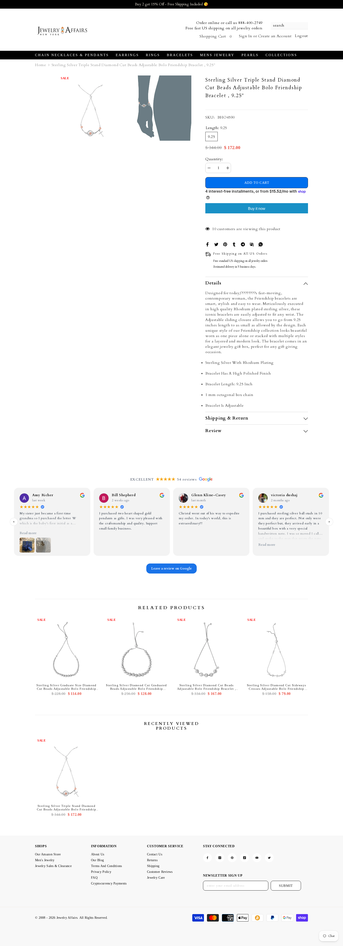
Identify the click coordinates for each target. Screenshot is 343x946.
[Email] (252, 243)
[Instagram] (219, 857)
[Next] (329, 522)
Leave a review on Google (171, 569)
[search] (289, 25)
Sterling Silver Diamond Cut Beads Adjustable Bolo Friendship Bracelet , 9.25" (206, 686)
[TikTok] (244, 857)
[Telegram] (243, 243)
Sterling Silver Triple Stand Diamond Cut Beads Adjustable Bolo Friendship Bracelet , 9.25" (66, 807)
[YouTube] (256, 857)
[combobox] (287, 25)
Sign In (245, 36)
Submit (286, 886)
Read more (28, 533)
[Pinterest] (225, 243)
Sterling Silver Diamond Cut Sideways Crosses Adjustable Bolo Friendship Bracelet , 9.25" (276, 686)
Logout (301, 35)
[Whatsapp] (261, 243)
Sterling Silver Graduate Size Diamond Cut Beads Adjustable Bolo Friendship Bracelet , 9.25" (66, 686)
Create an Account (274, 36)
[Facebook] (207, 243)
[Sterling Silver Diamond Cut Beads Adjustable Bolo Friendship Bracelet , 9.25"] (206, 648)
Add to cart (256, 183)
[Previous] (14, 522)
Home (40, 65)
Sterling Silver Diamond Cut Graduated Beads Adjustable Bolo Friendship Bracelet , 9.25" (136, 686)
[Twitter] (216, 243)
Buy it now (256, 209)
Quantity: (214, 159)
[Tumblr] (234, 243)
